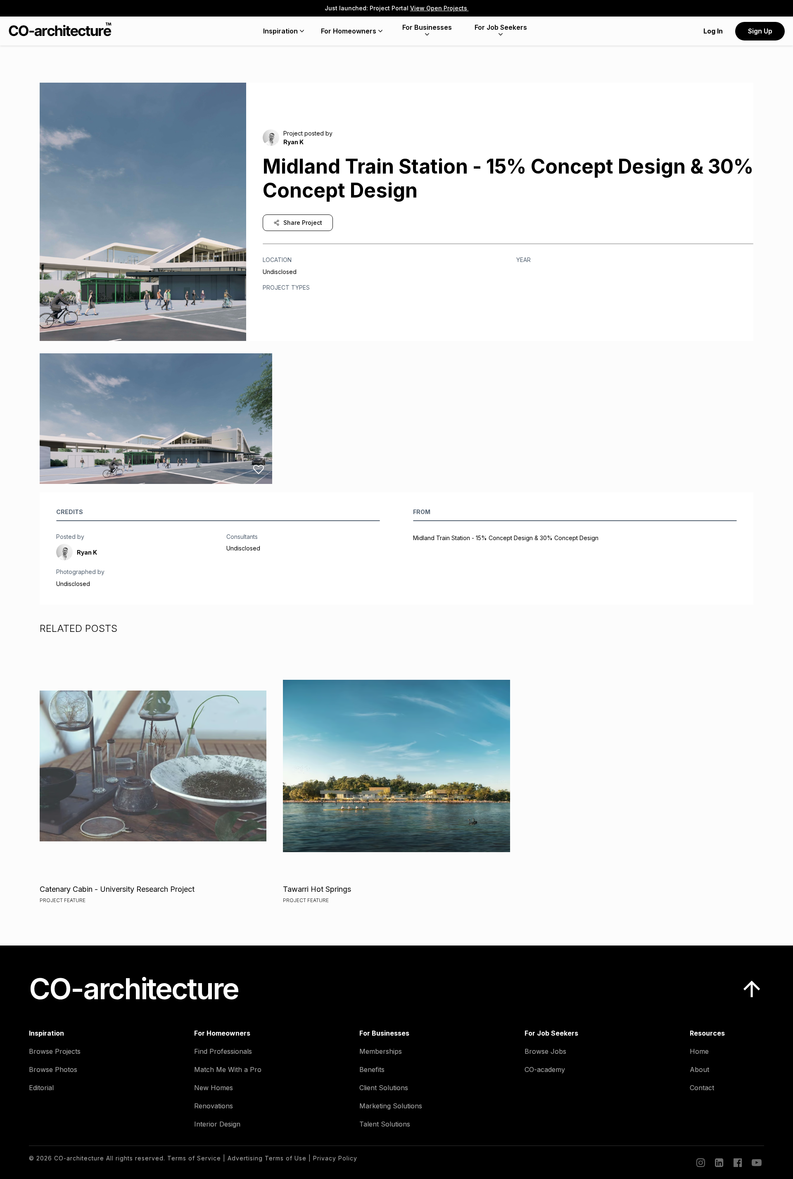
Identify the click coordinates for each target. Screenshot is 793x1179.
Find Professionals (223, 1051)
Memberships (380, 1051)
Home (699, 1051)
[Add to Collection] (258, 469)
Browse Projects (55, 1051)
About (699, 1069)
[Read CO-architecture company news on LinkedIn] (718, 1162)
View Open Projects (439, 8)
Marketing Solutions (390, 1106)
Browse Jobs (545, 1051)
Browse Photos (53, 1069)
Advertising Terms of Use (267, 1158)
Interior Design (217, 1124)
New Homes (213, 1088)
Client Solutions (383, 1088)
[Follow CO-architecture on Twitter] (756, 1162)
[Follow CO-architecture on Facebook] (737, 1162)
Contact (702, 1088)
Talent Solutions (384, 1124)
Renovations (213, 1106)
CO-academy (545, 1069)
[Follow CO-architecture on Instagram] (700, 1162)
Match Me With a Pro (227, 1069)
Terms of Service (194, 1158)
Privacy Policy (335, 1158)
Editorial (41, 1088)
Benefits (372, 1069)
